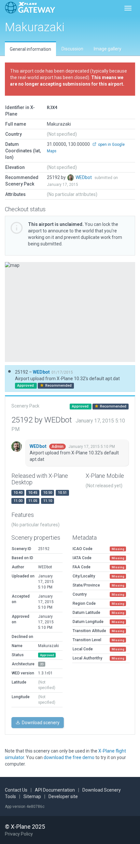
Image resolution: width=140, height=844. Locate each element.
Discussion (72, 48)
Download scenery (40, 722)
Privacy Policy (19, 834)
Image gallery (107, 48)
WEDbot (84, 177)
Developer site (63, 796)
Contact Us (16, 790)
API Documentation (55, 790)
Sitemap (32, 796)
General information (30, 49)
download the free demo (69, 757)
